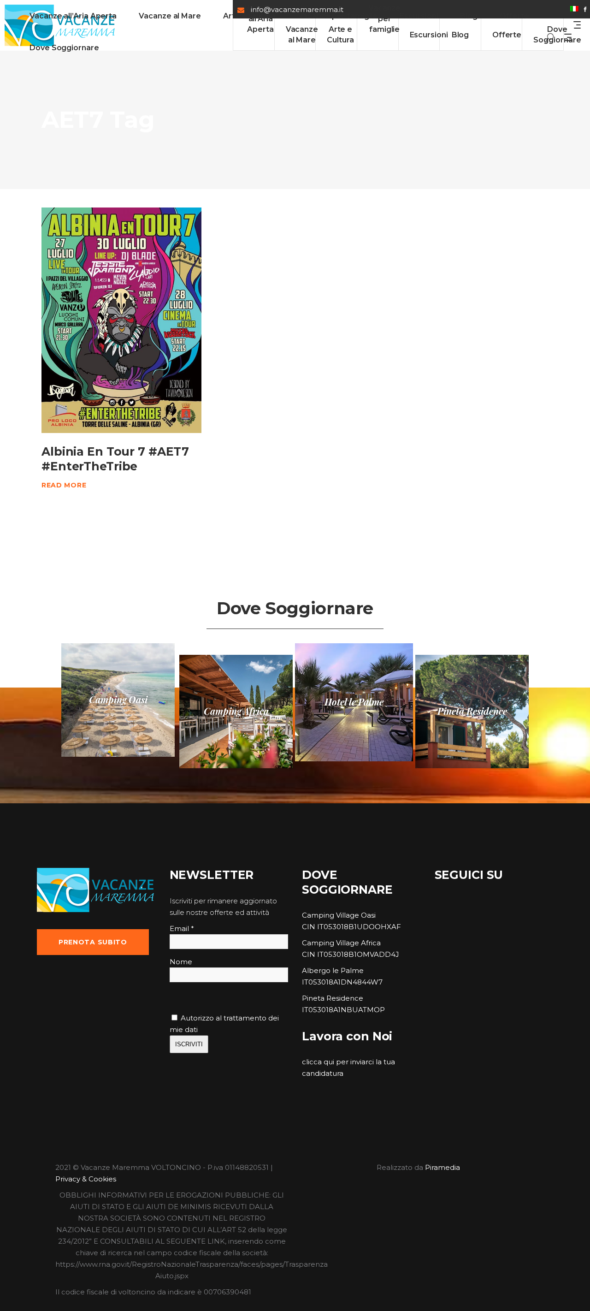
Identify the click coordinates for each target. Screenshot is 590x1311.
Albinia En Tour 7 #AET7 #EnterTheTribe (115, 459)
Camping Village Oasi (339, 915)
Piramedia (442, 1167)
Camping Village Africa (341, 942)
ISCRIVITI (189, 1044)
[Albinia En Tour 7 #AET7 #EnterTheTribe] (121, 320)
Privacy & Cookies (85, 1179)
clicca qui (318, 1061)
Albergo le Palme (333, 970)
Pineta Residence (332, 998)
